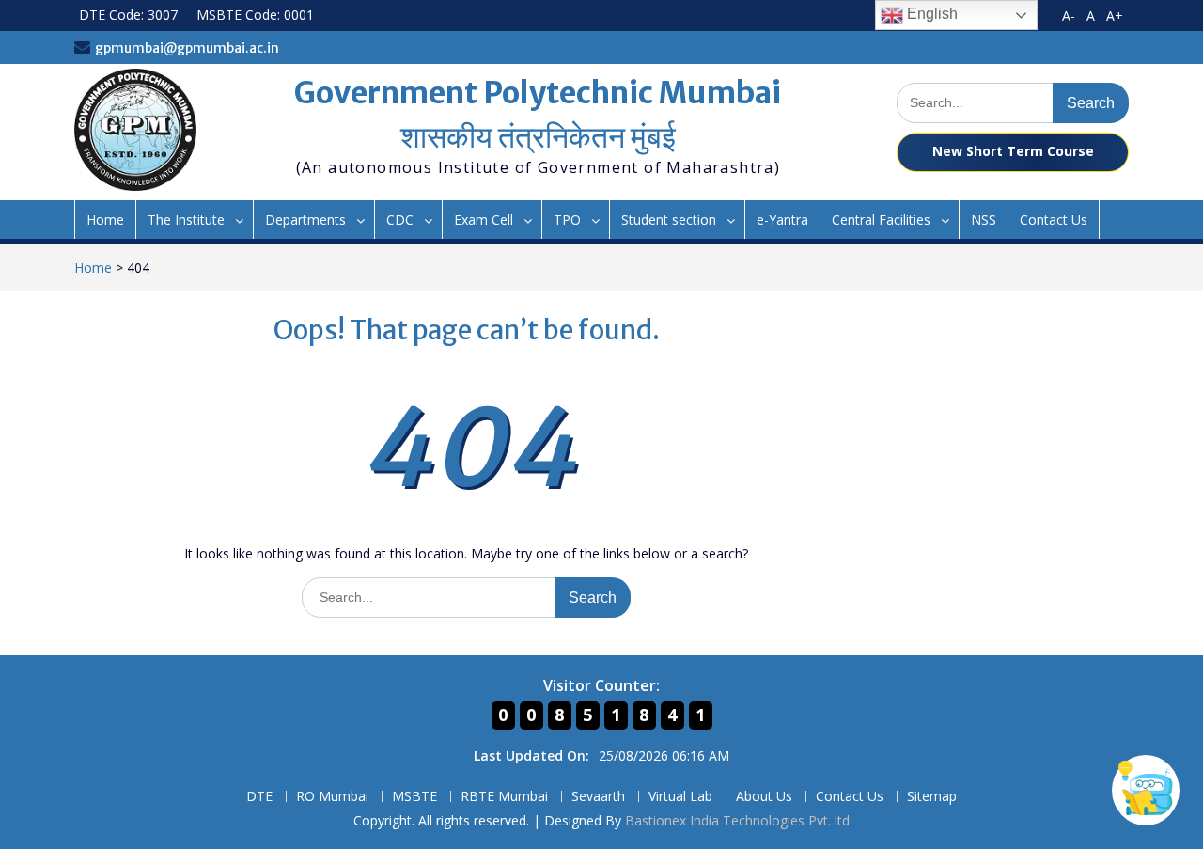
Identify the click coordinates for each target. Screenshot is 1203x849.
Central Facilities (881, 219)
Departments (305, 219)
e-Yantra (782, 219)
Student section (668, 219)
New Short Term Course (1013, 151)
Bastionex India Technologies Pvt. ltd (737, 820)
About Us (764, 797)
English (930, 14)
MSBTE (414, 797)
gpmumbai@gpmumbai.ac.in (187, 47)
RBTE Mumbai (504, 797)
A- (1068, 15)
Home (105, 219)
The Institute (186, 219)
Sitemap (932, 797)
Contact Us (1053, 219)
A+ (1114, 15)
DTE (259, 797)
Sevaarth (598, 797)
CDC (400, 219)
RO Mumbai (332, 797)
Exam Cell (483, 219)
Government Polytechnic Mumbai (537, 93)
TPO (567, 219)
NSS (983, 219)
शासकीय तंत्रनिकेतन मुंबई (538, 137)
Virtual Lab (680, 797)
